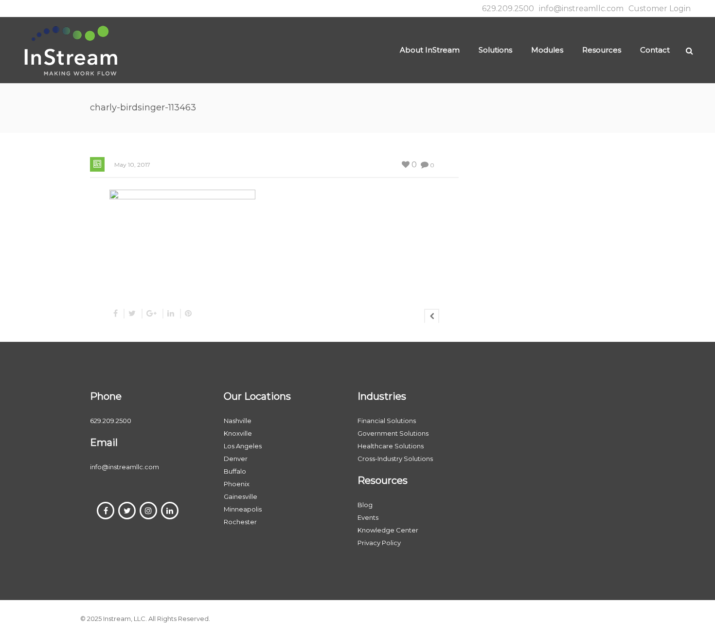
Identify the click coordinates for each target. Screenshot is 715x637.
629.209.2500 (508, 8)
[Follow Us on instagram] (148, 510)
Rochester (240, 522)
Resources (601, 49)
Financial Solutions (387, 421)
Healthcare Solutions (391, 446)
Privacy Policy (379, 543)
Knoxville (238, 433)
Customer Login (659, 8)
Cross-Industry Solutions (395, 458)
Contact (655, 49)
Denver (236, 458)
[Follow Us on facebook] (105, 510)
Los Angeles (243, 446)
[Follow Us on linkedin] (170, 510)
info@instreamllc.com (581, 8)
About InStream (430, 49)
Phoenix (237, 484)
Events (368, 517)
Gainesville (240, 496)
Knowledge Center (388, 530)
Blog (365, 505)
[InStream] (70, 49)
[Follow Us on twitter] (127, 510)
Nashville (237, 421)
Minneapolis (243, 509)
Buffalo (235, 471)
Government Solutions (393, 433)
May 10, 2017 (132, 164)
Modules (547, 49)
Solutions (495, 49)
